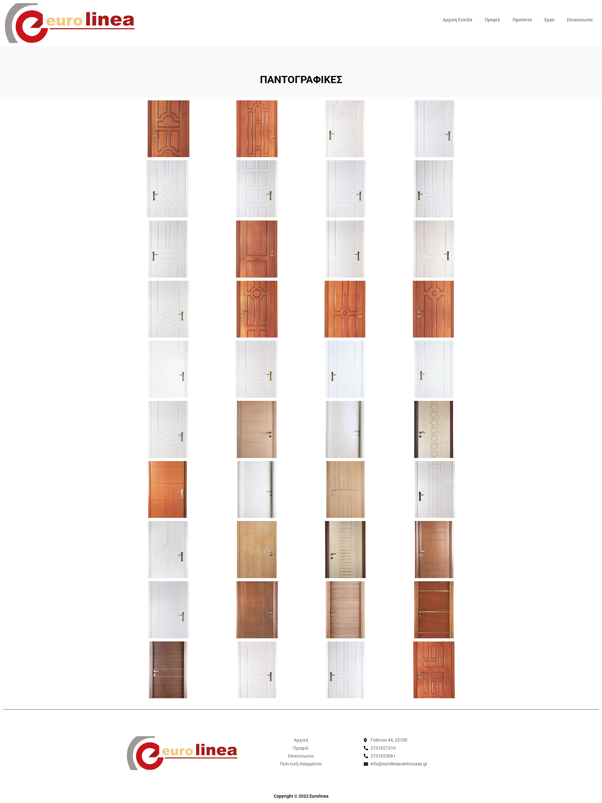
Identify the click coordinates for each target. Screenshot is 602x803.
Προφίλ (492, 19)
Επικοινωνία (580, 19)
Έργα (549, 19)
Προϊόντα (522, 19)
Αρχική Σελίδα (457, 19)
